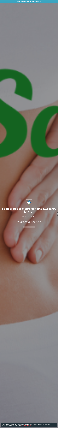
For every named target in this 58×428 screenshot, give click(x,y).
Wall (57, 214)
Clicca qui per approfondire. (26, 425)
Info (29, 226)
